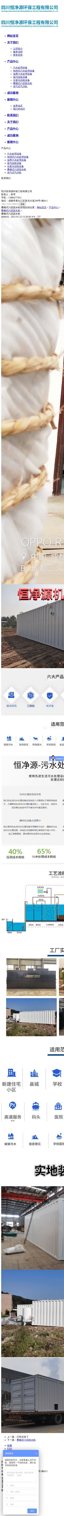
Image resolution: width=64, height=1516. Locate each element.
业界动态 (18, 106)
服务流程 (18, 52)
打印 (9, 1448)
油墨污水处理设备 (22, 74)
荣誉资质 (18, 55)
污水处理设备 (20, 67)
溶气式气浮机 (20, 86)
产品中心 (53, 207)
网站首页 (41, 207)
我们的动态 (19, 109)
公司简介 (18, 48)
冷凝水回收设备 (21, 80)
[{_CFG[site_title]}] (31, 15)
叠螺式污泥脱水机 (22, 83)
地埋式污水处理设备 (24, 71)
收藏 (9, 1445)
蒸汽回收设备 (20, 77)
